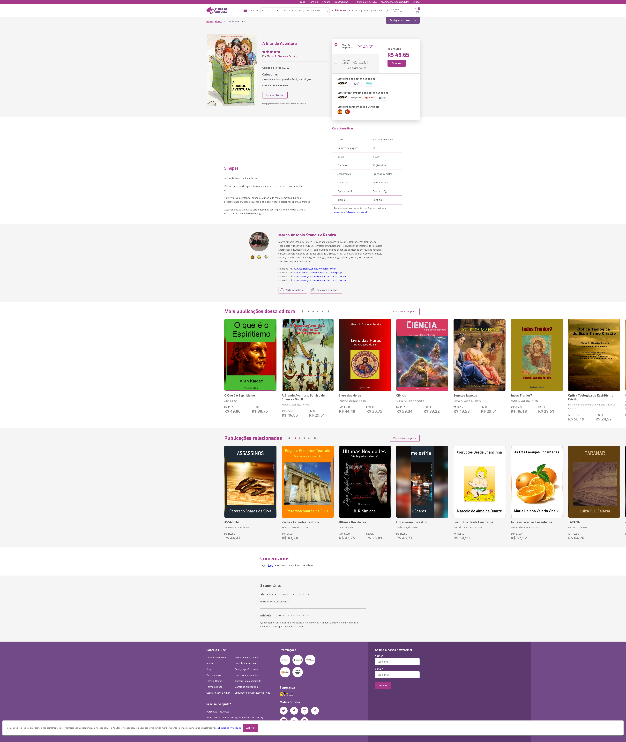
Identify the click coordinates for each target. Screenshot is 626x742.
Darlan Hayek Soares (407, 527)
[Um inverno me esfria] (422, 482)
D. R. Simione (346, 527)
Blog (208, 669)
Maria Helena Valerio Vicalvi (525, 527)
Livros (218, 21)
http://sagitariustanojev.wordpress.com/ (315, 268)
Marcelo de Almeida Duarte (468, 527)
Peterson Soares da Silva (237, 527)
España (326, 1)
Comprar (397, 63)
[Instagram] (304, 711)
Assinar (383, 685)
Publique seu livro (367, 1)
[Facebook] (294, 711)
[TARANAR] (594, 482)
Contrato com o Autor (218, 692)
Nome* (379, 656)
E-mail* (379, 669)
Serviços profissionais (246, 669)
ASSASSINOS (233, 522)
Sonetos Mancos (465, 395)
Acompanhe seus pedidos (395, 1)
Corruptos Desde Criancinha (473, 522)
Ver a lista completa (404, 311)
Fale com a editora (327, 290)
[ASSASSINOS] (250, 482)
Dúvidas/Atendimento (217, 657)
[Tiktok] (315, 711)
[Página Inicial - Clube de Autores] (216, 11)
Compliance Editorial (245, 663)
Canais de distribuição (246, 686)
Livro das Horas (350, 395)
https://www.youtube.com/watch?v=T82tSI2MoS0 (320, 276)
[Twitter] (284, 711)
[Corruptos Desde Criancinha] (480, 482)
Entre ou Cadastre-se (396, 10)
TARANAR (574, 522)
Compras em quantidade (369, 10)
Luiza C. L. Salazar (577, 527)
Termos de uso (214, 686)
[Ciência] (422, 355)
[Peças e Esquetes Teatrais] (308, 482)
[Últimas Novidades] (365, 482)
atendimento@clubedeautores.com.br (351, 212)
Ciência (401, 395)
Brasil (302, 1)
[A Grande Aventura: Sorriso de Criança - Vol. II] (308, 355)
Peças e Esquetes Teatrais (300, 522)
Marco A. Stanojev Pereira (282, 56)
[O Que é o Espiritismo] (250, 355)
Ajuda (416, 1)
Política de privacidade (246, 657)
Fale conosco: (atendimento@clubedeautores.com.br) (234, 717)
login (270, 565)
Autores (210, 663)
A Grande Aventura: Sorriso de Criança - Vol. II (303, 397)
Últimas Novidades (352, 522)
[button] (302, 311)
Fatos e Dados (214, 680)
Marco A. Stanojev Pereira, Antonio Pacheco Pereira (591, 406)
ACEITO (250, 727)
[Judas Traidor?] (537, 355)
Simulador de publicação (252, 692)
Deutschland (341, 1)
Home (209, 21)
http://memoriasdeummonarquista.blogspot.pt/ (318, 272)
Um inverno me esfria (411, 522)
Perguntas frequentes (217, 711)
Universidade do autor (246, 675)
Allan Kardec (230, 400)
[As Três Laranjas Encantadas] (537, 482)
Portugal (313, 1)
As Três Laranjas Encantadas (531, 522)
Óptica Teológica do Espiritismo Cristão (590, 397)
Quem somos (213, 675)
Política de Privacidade (230, 728)
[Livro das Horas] (365, 355)
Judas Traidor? (521, 395)
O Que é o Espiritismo (239, 395)
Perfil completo (294, 290)
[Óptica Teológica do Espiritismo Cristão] (594, 355)
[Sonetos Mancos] (480, 355)
